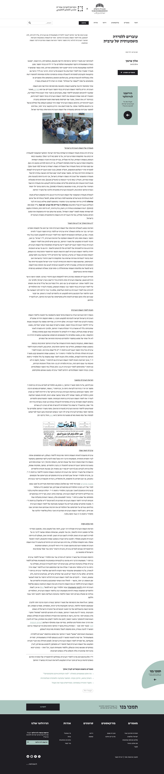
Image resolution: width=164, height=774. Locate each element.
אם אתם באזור (132, 743)
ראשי (136, 23)
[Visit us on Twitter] (39, 757)
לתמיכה (43, 707)
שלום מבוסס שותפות (130, 740)
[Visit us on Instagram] (31, 757)
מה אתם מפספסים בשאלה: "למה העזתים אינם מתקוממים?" (67, 673)
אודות (96, 23)
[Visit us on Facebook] (35, 757)
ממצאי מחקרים (87, 483)
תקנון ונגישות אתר (131, 757)
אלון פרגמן (132, 61)
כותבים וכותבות (65, 740)
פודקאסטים (115, 23)
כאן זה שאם (111, 733)
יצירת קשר (119, 757)
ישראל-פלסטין (132, 736)
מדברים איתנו (110, 736)
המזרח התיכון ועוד (131, 733)
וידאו (104, 23)
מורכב (36, 89)
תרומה (84, 23)
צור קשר (68, 743)
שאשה (91, 736)
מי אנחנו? (67, 733)
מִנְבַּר (136, 747)
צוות (69, 736)
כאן (51, 415)
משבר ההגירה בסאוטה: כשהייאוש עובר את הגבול (72, 683)
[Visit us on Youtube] (28, 757)
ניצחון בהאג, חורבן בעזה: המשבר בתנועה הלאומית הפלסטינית (66, 678)
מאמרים (126, 23)
